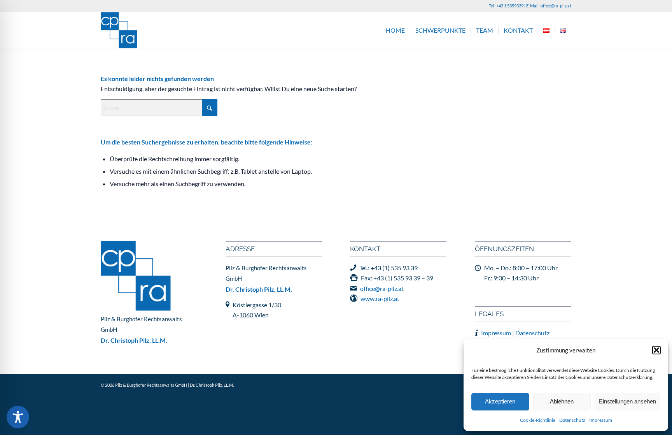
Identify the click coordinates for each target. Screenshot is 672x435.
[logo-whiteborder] (119, 30)
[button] (656, 350)
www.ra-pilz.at (379, 298)
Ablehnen (562, 401)
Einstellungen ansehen (627, 401)
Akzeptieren (500, 401)
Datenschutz (572, 420)
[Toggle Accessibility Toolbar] (18, 417)
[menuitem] (395, 30)
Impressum (600, 420)
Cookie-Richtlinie (537, 420)
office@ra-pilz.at (556, 5)
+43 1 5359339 (509, 5)
